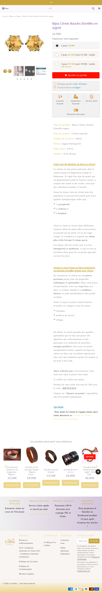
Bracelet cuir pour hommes (51, 470)
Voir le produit (12, 485)
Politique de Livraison (28, 562)
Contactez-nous (65, 541)
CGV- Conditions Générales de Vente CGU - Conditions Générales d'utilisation (29, 552)
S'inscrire (94, 540)
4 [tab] (27, 79)
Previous (5, 42)
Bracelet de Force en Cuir (70, 470)
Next (43, 42)
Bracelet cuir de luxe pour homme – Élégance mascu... (31, 471)
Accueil (4, 16)
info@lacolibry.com (39, 514)
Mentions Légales (26, 574)
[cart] (99, 8)
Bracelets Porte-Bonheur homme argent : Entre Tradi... (89, 471)
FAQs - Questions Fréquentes (65, 551)
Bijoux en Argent (15, 16)
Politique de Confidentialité (25, 567)
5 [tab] (31, 79)
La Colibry (13, 583)
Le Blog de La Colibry (50, 543)
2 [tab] (21, 79)
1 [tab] (17, 79)
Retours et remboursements (26, 541)
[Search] (93, 8)
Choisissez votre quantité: (65, 38)
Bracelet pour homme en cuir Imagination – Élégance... (12, 471)
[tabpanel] (7, 71)
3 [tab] (24, 79)
